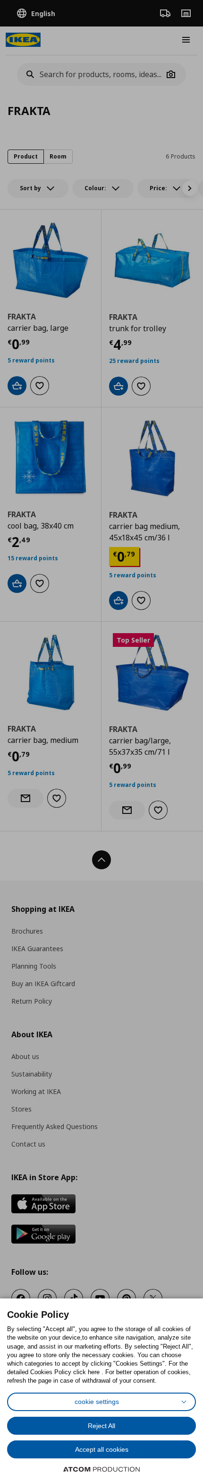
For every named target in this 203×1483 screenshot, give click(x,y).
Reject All (101, 1426)
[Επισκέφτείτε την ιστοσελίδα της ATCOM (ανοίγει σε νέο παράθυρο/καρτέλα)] (101, 1469)
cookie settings (97, 1401)
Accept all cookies (101, 1449)
